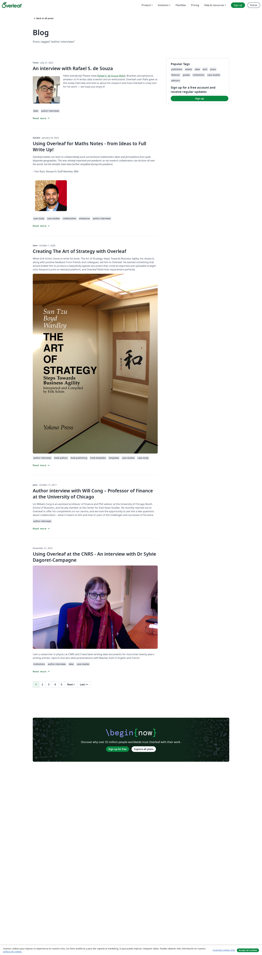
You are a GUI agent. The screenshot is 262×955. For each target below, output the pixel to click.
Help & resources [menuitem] (214, 5)
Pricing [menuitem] (195, 5)
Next (71, 684)
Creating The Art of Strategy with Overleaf (79, 251)
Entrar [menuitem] (253, 5)
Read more (41, 118)
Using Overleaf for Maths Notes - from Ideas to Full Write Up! (89, 146)
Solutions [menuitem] (163, 5)
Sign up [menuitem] (238, 5)
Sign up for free (117, 749)
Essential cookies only (224, 950)
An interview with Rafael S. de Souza (73, 68)
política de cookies (12, 951)
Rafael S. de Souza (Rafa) (111, 75)
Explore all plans (143, 749)
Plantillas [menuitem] (181, 5)
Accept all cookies (248, 950)
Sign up (199, 98)
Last (84, 684)
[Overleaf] (12, 5)
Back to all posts (43, 18)
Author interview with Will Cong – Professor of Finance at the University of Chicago (93, 494)
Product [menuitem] (146, 5)
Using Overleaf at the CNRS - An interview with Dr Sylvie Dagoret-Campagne (94, 557)
